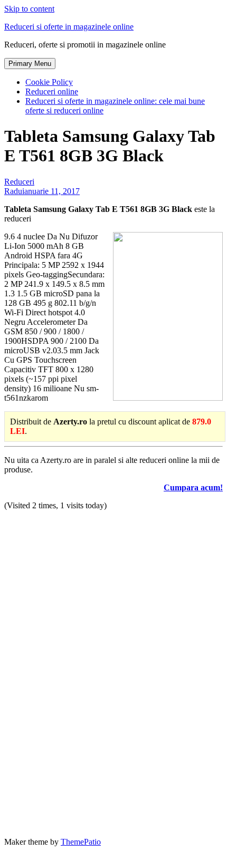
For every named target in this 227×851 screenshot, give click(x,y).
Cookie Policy (49, 82)
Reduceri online (51, 91)
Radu (13, 191)
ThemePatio (81, 841)
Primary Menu (29, 63)
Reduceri (19, 181)
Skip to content (29, 8)
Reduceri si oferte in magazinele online (69, 26)
